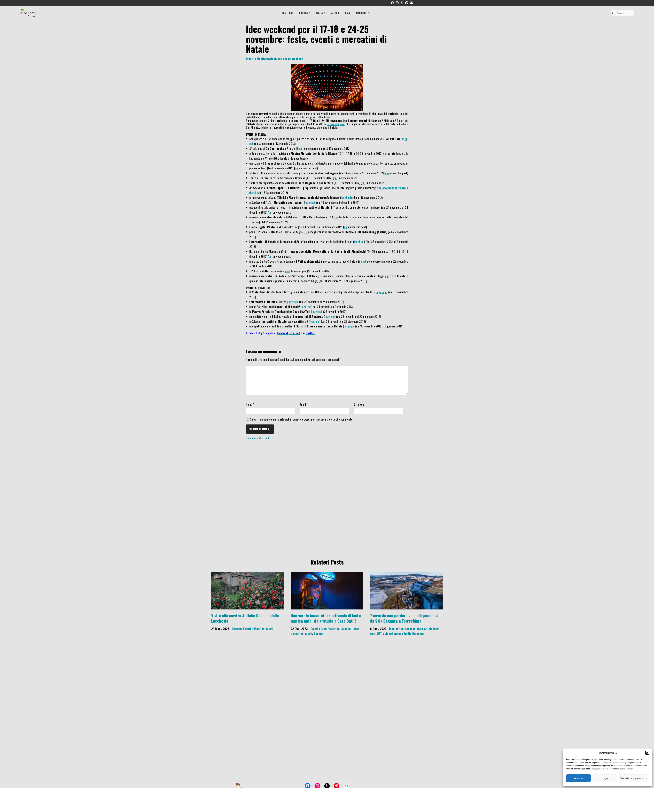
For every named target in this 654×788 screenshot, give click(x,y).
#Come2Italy (424, 628)
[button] (647, 752)
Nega (605, 778)
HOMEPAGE (287, 13)
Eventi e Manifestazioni (261, 58)
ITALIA (319, 13)
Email (304, 404)
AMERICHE (361, 13)
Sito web (359, 404)
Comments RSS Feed (257, 438)
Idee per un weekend (290, 58)
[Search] (613, 13)
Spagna (346, 628)
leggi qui (255, 192)
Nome (250, 404)
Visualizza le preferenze (633, 778)
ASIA (347, 13)
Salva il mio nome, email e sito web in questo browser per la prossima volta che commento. (301, 419)
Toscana (237, 628)
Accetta (578, 778)
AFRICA (335, 13)
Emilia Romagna (414, 633)
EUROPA (303, 13)
